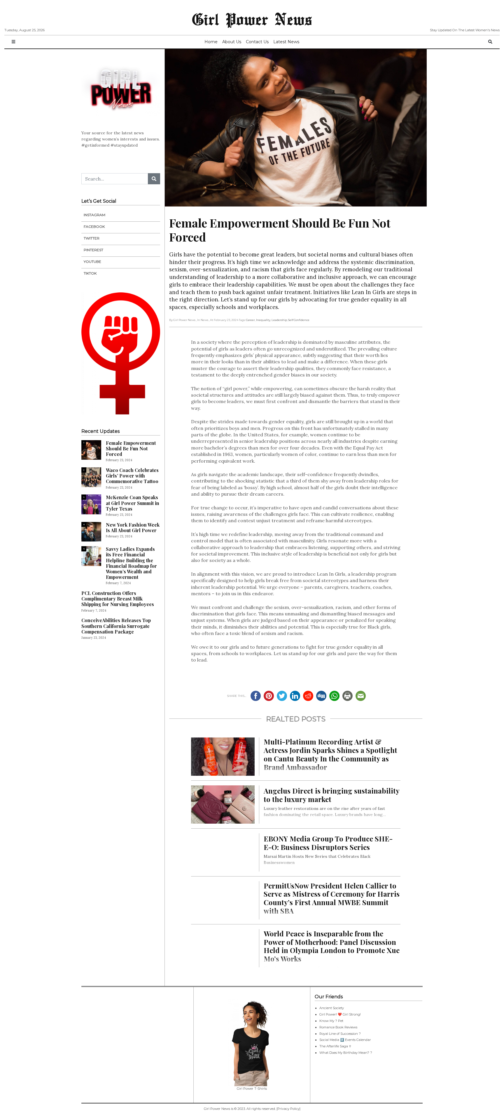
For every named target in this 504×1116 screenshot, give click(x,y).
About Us (231, 41)
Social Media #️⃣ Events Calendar (345, 1040)
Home (211, 41)
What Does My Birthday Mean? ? (345, 1053)
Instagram (94, 215)
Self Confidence (298, 320)
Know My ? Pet (331, 1021)
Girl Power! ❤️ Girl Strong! (340, 1014)
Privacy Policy (288, 1109)
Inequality (263, 320)
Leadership (279, 320)
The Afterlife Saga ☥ (335, 1046)
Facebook (94, 226)
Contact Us (257, 41)
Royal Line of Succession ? (340, 1034)
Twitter (91, 238)
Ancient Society (331, 1008)
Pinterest (93, 250)
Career (250, 320)
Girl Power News (252, 18)
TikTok (90, 273)
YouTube (92, 261)
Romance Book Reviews (338, 1027)
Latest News (286, 41)
